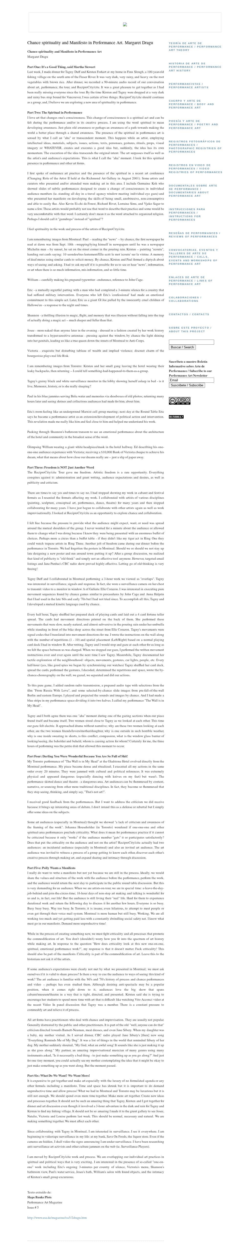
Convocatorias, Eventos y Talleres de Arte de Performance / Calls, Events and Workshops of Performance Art (193, 257)
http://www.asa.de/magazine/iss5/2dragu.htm (57, 1217)
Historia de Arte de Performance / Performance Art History (195, 67)
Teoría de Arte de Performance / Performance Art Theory (195, 46)
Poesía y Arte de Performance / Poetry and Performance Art (193, 124)
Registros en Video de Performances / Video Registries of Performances (196, 168)
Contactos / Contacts (189, 314)
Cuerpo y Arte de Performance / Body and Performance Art (191, 104)
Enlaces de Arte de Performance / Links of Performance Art (191, 280)
